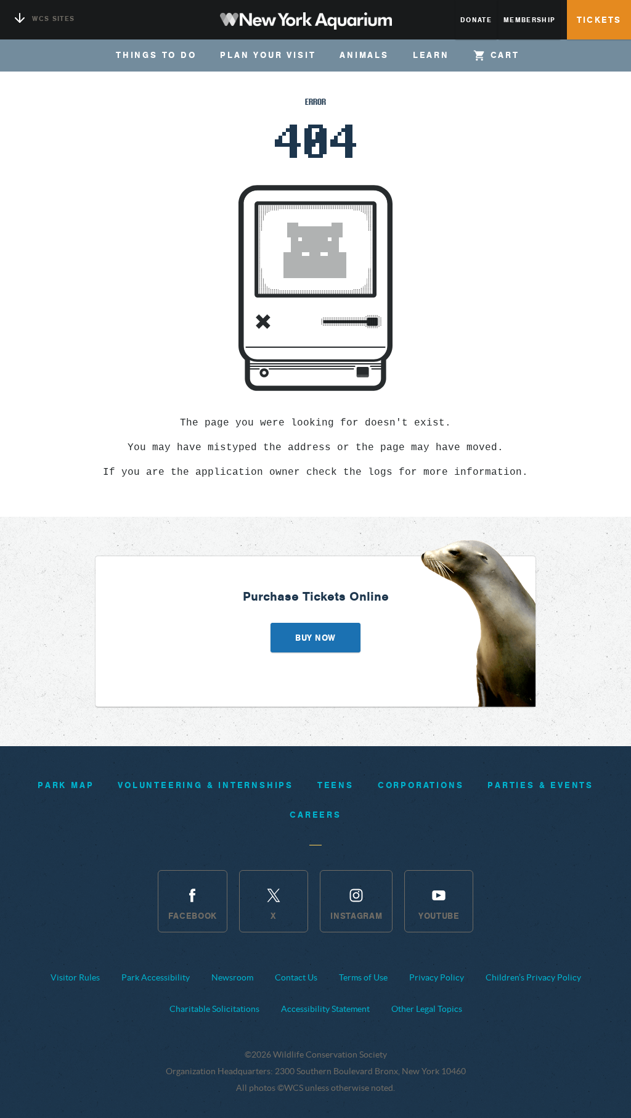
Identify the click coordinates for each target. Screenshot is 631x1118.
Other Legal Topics (426, 1009)
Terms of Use (363, 977)
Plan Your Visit (268, 55)
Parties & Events (540, 785)
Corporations (421, 785)
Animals (364, 55)
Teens (335, 785)
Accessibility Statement (325, 1009)
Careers (315, 815)
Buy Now (315, 638)
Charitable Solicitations (214, 1009)
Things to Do (156, 55)
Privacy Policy (436, 977)
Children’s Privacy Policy (533, 977)
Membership (529, 20)
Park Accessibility (155, 977)
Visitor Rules (75, 977)
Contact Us (296, 977)
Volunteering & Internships (205, 785)
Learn (431, 55)
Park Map (66, 785)
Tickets (599, 20)
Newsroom (232, 977)
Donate (476, 20)
